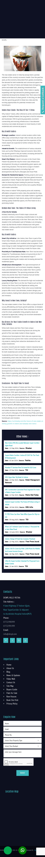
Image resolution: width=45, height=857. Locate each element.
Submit (22, 773)
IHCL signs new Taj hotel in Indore (16, 477)
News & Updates (13, 675)
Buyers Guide (11, 689)
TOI (26, 470)
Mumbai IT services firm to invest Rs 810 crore (20, 467)
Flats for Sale (11, 693)
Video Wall (10, 678)
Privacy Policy (11, 703)
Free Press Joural (32, 541)
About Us (10, 668)
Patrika (27, 460)
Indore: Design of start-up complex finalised (20, 539)
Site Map (10, 685)
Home (8, 664)
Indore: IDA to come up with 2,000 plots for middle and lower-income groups (22, 549)
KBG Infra (29, 507)
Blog (8, 671)
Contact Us (10, 682)
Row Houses (11, 696)
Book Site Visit (12, 700)
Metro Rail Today (32, 495)
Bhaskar (29, 448)
